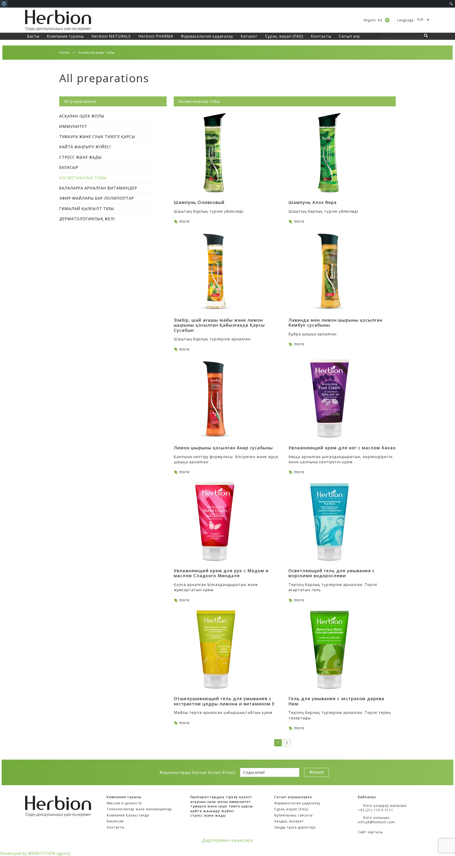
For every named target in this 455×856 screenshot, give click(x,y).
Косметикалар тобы (83, 177)
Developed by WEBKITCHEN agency (35, 853)
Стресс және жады (80, 157)
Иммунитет (73, 126)
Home (64, 52)
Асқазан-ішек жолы (82, 116)
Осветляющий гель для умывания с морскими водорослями (331, 573)
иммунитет (240, 801)
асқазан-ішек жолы (209, 801)
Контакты (321, 36)
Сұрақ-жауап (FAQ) (284, 36)
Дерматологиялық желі (87, 218)
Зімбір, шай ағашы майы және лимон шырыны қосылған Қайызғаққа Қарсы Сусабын (219, 325)
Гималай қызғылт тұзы (86, 208)
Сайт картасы (370, 832)
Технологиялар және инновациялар (139, 809)
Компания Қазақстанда (128, 815)
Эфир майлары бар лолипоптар (96, 198)
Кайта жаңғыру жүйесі (85, 146)
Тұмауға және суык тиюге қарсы (97, 136)
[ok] (136, 772)
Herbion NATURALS (111, 36)
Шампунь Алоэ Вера (312, 202)
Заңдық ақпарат (289, 821)
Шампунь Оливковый (199, 202)
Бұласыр (68, 167)
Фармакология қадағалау (207, 36)
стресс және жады (208, 815)
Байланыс (367, 797)
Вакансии (115, 821)
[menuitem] (4, 4)
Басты (33, 36)
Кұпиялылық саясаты (293, 815)
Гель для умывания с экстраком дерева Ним (336, 701)
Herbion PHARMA (155, 36)
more (184, 221)
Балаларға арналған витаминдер (98, 188)
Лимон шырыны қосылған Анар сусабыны (223, 448)
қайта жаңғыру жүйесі (212, 811)
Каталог (249, 36)
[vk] (128, 772)
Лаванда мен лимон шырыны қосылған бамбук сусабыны (335, 322)
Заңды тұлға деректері (295, 827)
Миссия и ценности (124, 803)
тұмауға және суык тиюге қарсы (221, 806)
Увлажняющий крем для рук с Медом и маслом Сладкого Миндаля (221, 573)
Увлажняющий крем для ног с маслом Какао (342, 448)
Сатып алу (349, 36)
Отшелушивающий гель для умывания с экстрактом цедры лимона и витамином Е (224, 701)
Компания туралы (65, 36)
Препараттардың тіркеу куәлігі (221, 797)
